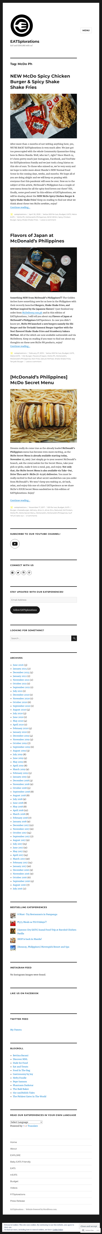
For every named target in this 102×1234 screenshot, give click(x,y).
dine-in (41, 510)
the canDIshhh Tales (24, 1092)
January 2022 (20, 676)
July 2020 (18, 713)
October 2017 (20, 832)
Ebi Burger (27, 356)
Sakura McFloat (47, 359)
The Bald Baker (21, 1089)
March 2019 (19, 769)
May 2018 (18, 806)
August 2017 (19, 840)
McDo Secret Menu (27, 513)
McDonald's (61, 356)
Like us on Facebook (24, 993)
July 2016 (17, 888)
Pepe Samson (20, 1081)
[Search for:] (40, 638)
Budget (62, 214)
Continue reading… (20, 207)
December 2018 (21, 780)
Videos (13, 1188)
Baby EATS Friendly (20, 1162)
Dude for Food (20, 1063)
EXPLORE (15, 1155)
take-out (20, 516)
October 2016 (20, 877)
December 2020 (21, 694)
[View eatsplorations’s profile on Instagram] (23, 572)
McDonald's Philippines (36, 217)
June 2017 (18, 847)
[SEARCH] (74, 638)
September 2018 (21, 791)
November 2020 (21, 698)
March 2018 (19, 814)
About (13, 1148)
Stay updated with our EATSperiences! (36, 592)
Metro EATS (15, 356)
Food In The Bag (21, 1070)
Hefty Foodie (19, 1077)
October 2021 (20, 683)
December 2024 (21, 672)
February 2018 (20, 817)
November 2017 (21, 829)
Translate (33, 1126)
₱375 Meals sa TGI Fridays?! (32, 922)
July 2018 (17, 799)
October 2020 (20, 702)
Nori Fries (36, 359)
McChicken (67, 510)
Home (13, 1142)
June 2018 (18, 803)
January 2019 (20, 776)
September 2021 (21, 687)
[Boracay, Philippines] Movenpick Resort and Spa (43, 946)
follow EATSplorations (25, 610)
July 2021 (17, 691)
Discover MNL (20, 1059)
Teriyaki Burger (16, 361)
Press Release (17, 1201)
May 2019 (18, 762)
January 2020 (20, 732)
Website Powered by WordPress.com (41, 1209)
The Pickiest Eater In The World (29, 1096)
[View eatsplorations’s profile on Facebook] (12, 572)
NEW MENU (52, 217)
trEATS (13, 1175)
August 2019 (19, 750)
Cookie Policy (58, 1230)
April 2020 (18, 724)
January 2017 (19, 866)
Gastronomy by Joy (23, 1074)
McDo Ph (21, 217)
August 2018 (19, 795)
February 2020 (20, 728)
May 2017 (18, 851)
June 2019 (18, 758)
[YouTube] (15, 543)
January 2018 (19, 821)
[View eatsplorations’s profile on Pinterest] (29, 572)
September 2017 (21, 836)
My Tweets (16, 1029)
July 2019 (17, 754)
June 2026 (18, 665)
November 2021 (21, 680)
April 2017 (18, 855)
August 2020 (19, 709)
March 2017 (19, 858)
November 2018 (21, 784)
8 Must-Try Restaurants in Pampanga (37, 914)
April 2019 (18, 765)
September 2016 (21, 881)
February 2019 (20, 773)
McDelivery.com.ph (32, 312)
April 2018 (18, 810)
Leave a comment (48, 220)
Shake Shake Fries (63, 359)
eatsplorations (20, 214)
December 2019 (21, 735)
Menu (86, 30)
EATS (69, 214)
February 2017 (20, 862)
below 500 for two (50, 214)
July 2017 (17, 844)
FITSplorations (17, 1194)
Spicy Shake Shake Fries (27, 220)
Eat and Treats (20, 1066)
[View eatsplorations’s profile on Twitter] (18, 572)
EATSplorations (24, 41)
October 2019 (20, 743)
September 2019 (21, 747)
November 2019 (21, 739)
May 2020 (18, 721)
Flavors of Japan (40, 356)
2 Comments (31, 516)
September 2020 (21, 706)
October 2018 (20, 788)
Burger (13, 510)
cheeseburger (23, 510)
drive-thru (49, 510)
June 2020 (18, 717)
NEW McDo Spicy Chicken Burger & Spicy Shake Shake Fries (40, 81)
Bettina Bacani (20, 1055)
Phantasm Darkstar (23, 1085)
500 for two (52, 507)
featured (58, 510)
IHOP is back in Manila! (29, 939)
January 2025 (20, 668)
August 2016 (19, 885)
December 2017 (21, 825)
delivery (33, 510)
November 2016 (21, 873)
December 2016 (21, 870)
